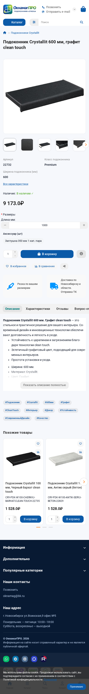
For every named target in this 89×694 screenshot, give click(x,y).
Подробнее (50, 679)
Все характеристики (15, 184)
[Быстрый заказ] (81, 254)
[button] (3, 144)
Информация (14, 547)
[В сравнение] (38, 452)
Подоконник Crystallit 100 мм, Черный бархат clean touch (23, 487)
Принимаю (76, 686)
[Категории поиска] (34, 22)
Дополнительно (16, 559)
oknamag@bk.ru (14, 596)
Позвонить (53, 7)
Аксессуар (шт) (13, 233)
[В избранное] (38, 444)
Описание (12, 309)
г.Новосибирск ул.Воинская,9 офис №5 (29, 615)
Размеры (9, 214)
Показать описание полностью (44, 385)
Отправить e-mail (58, 11)
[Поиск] (81, 22)
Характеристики (38, 309)
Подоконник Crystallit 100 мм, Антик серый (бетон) (65, 485)
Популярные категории (23, 570)
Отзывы (62, 309)
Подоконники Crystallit (25, 32)
